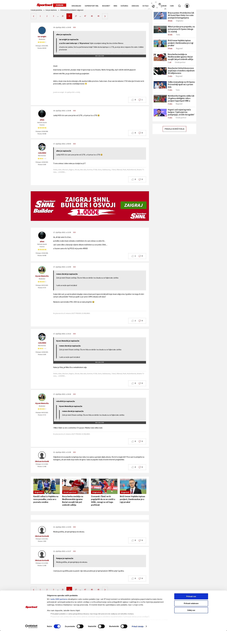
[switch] (80, 626)
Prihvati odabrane (191, 603)
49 (98, 16)
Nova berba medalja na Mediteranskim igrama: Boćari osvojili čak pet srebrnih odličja (72, 500)
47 (85, 16)
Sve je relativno (51, 10)
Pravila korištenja (174, 129)
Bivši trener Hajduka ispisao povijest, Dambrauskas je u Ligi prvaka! (132, 499)
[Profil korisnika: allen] (42, 113)
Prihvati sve (191, 596)
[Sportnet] (51, 6)
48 (92, 16)
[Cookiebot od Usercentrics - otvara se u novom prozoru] (31, 626)
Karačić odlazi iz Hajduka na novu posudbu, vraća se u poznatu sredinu (45, 499)
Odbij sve (191, 610)
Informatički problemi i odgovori (71, 10)
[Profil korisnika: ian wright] (42, 30)
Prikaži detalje (138, 626)
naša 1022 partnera (59, 599)
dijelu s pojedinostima (58, 620)
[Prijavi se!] (187, 5)
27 (76, 16)
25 (62, 16)
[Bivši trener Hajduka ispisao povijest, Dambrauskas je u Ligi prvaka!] (133, 486)
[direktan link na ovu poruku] (74, 27)
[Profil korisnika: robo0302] (42, 147)
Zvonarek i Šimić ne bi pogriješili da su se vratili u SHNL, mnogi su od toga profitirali (103, 500)
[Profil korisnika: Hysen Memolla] (42, 270)
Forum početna (36, 10)
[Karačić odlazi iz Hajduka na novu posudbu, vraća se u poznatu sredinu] (46, 486)
